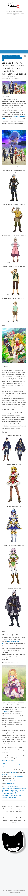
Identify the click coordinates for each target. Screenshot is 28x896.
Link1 (17, 758)
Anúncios (10, 55)
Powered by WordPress (19, 890)
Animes (4, 55)
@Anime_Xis (13, 772)
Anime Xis (13, 781)
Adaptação (14, 786)
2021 (7, 786)
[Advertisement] (14, 33)
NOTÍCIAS (17, 55)
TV (2, 59)
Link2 (21, 758)
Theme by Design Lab (14, 892)
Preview (19, 57)
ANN (13, 760)
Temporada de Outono (9, 797)
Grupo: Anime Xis (10, 783)
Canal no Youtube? (17, 776)
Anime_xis (5, 774)
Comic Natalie (6, 760)
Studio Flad (6, 795)
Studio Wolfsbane (17, 795)
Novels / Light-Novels (8, 57)
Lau (4, 76)
